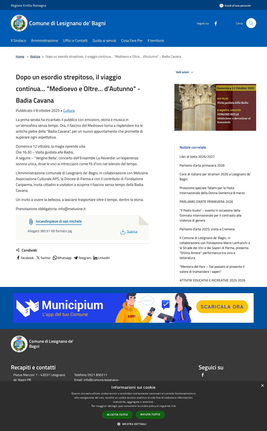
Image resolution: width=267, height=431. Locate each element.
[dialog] (133, 406)
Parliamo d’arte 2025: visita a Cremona (207, 229)
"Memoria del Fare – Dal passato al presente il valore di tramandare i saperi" (212, 269)
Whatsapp (64, 257)
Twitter (45, 257)
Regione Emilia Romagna (28, 5)
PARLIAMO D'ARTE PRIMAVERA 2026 (206, 201)
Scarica (132, 231)
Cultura (69, 110)
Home (20, 56)
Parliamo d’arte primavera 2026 (202, 165)
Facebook (27, 257)
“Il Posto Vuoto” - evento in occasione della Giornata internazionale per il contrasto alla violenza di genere (210, 215)
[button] (133, 424)
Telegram (84, 257)
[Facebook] (214, 23)
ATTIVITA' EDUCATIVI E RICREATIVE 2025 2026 (212, 280)
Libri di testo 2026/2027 (197, 156)
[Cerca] (251, 23)
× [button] (262, 385)
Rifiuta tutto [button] (150, 414)
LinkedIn (104, 257)
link (173, 406)
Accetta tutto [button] (117, 414)
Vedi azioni (183, 72)
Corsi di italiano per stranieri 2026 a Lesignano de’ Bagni (215, 177)
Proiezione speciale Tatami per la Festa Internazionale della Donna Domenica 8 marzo (212, 190)
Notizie (35, 56)
